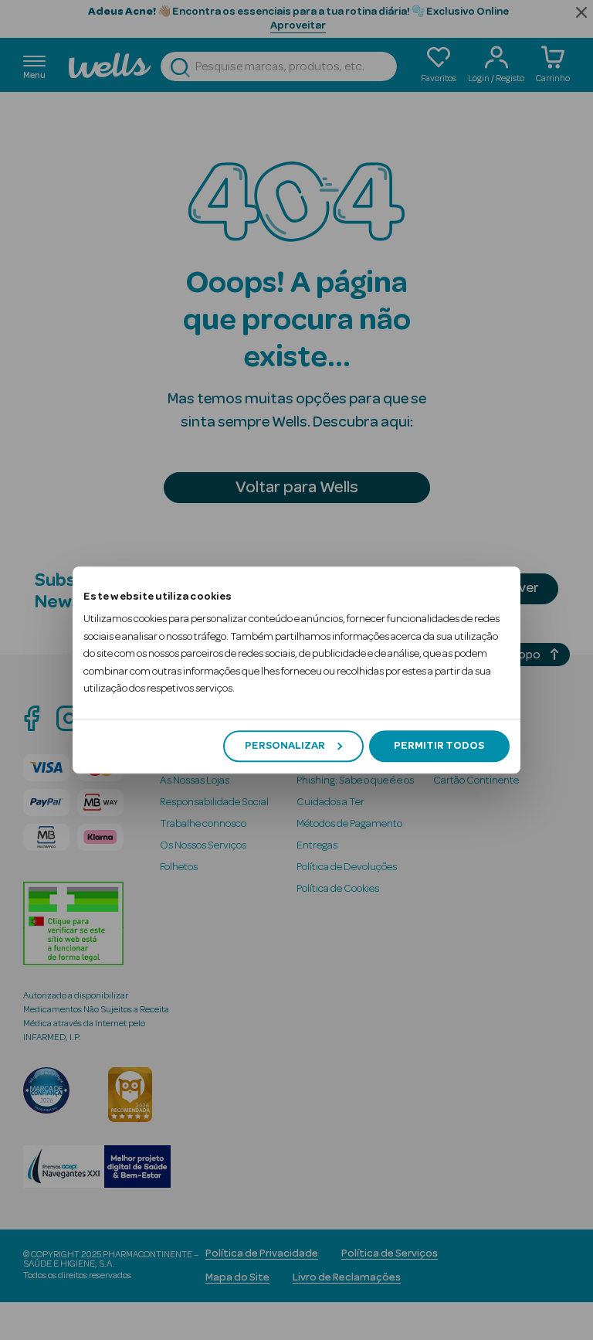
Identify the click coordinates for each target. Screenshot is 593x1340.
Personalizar (285, 745)
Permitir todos (439, 745)
